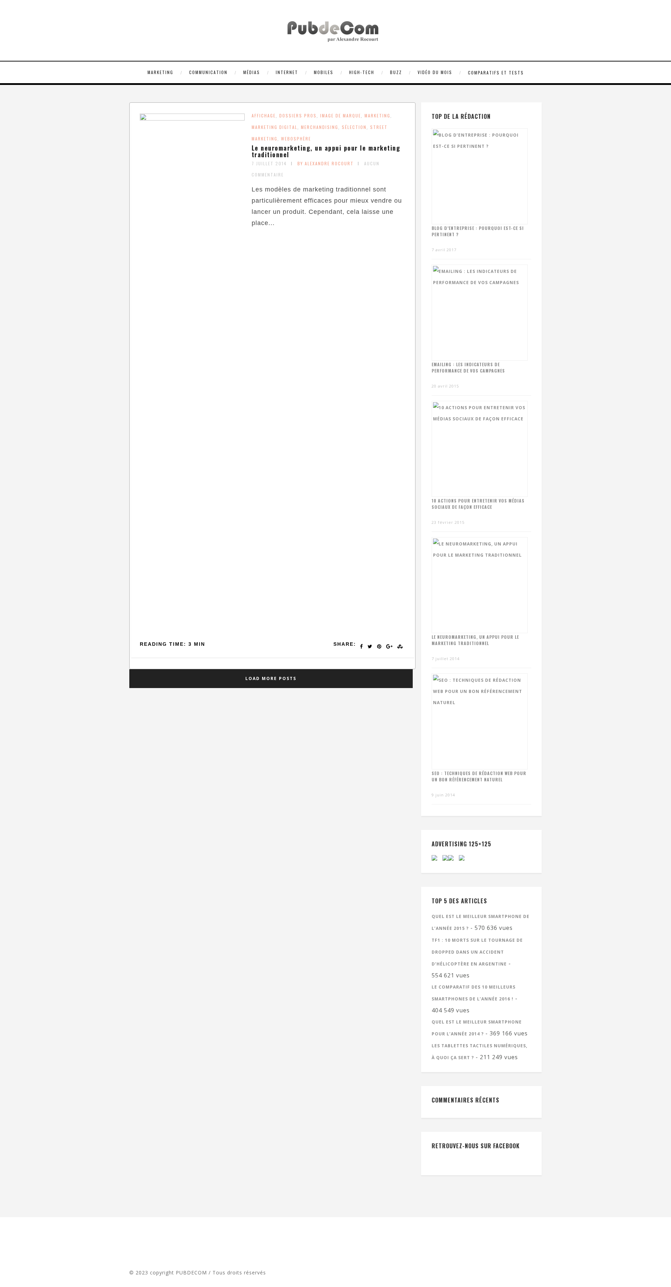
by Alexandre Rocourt (325, 163)
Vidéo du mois (435, 72)
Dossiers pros (298, 115)
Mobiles (323, 72)
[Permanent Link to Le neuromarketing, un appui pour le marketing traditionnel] (192, 118)
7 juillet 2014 (269, 163)
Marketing (160, 72)
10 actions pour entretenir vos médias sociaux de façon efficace (478, 504)
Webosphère (296, 139)
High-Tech (361, 72)
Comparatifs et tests (496, 72)
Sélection (354, 127)
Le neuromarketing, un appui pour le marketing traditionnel (326, 151)
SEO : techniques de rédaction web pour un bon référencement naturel (479, 776)
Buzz (396, 72)
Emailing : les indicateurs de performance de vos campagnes (468, 367)
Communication (208, 72)
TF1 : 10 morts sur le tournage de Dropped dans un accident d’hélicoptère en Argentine (477, 952)
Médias (251, 72)
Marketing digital (274, 127)
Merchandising (319, 127)
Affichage (264, 115)
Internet (287, 72)
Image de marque (340, 115)
